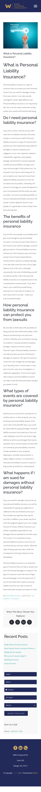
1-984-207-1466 (16, 731)
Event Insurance (10, 663)
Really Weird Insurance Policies (16, 644)
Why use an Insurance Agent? (15, 656)
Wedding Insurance (11, 660)
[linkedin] (20, 748)
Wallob (35, 773)
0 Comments (15, 599)
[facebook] (15, 748)
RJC (20, 773)
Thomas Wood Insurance (12, 596)
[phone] (26, 748)
